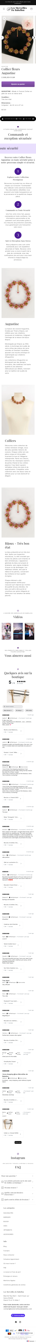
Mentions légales (9, 1280)
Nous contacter (8, 1255)
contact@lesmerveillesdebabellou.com (17, 1309)
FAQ (4, 1268)
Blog (5, 1246)
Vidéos (20, 118)
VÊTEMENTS (7, 1230)
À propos (6, 1251)
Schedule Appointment (11, 1259)
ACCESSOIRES (8, 1234)
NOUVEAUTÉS (8, 1213)
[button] (4, 9)
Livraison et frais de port (12, 1272)
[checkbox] (29, 710)
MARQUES (7, 1217)
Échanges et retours (10, 1276)
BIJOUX (6, 1221)
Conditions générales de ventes (14, 1285)
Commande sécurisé (9, 118)
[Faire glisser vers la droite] (34, 38)
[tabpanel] (18, 925)
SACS (5, 1226)
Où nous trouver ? (9, 1263)
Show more (18, 1142)
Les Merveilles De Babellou (17, 1337)
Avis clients (28, 118)
